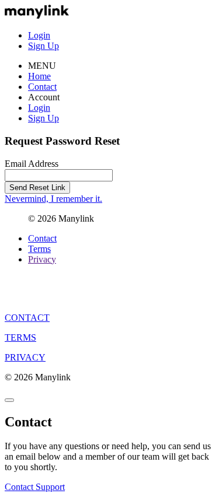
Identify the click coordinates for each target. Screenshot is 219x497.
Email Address (31, 164)
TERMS (20, 337)
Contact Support (35, 487)
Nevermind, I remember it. (53, 199)
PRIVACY (25, 357)
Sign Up (43, 46)
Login (39, 35)
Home (39, 76)
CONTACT (27, 318)
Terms (39, 249)
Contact (42, 87)
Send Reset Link (37, 187)
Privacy (42, 259)
